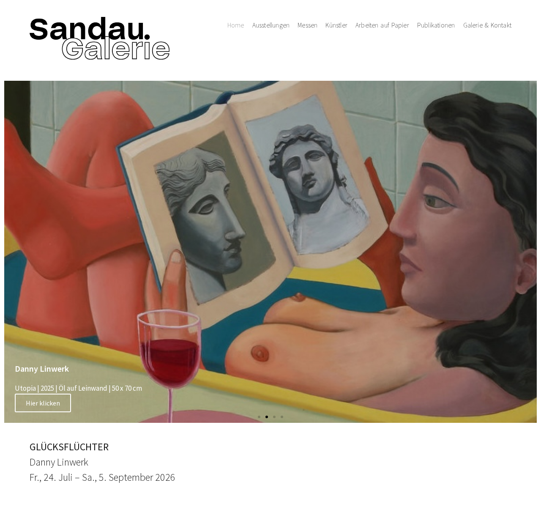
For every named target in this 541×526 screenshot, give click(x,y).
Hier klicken (43, 403)
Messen (307, 25)
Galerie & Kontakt (487, 25)
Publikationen (436, 25)
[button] (259, 417)
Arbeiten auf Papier (382, 25)
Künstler (336, 25)
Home (235, 25)
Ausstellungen (271, 25)
